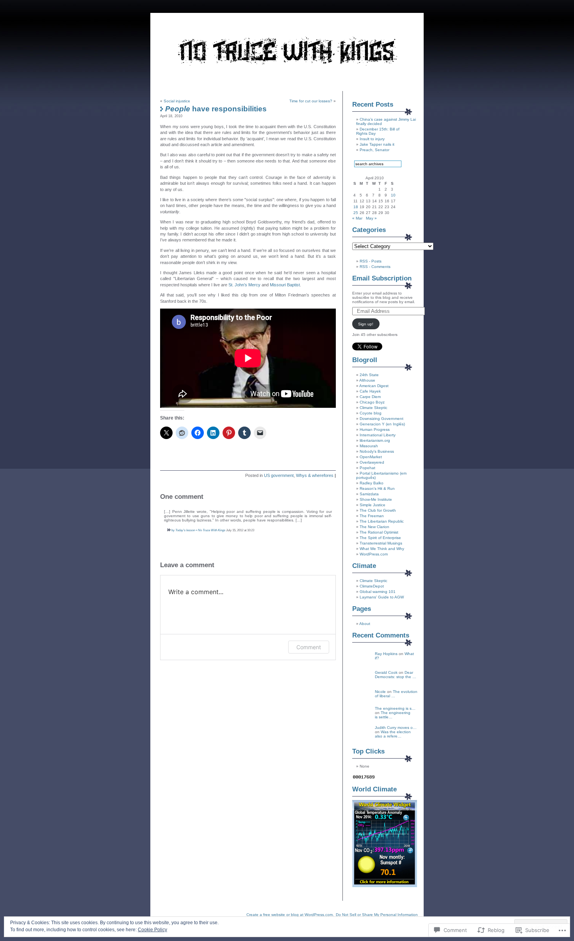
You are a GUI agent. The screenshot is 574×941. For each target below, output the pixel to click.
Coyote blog (370, 413)
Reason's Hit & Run (377, 488)
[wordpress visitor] (364, 778)
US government (279, 475)
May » (371, 218)
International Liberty (378, 435)
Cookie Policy (152, 929)
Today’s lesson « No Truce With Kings (200, 530)
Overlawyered (372, 462)
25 (355, 213)
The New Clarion (374, 527)
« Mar (357, 218)
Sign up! (365, 324)
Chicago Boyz (372, 402)
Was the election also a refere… (393, 734)
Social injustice (177, 101)
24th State (369, 375)
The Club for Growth (378, 510)
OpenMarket (371, 457)
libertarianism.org (375, 440)
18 (355, 207)
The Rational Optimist (379, 532)
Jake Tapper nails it (377, 144)
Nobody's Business (377, 451)
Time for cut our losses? (310, 101)
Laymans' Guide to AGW (382, 597)
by (173, 530)
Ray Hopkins (386, 654)
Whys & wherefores (314, 475)
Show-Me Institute (376, 499)
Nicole (380, 691)
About (364, 623)
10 (393, 195)
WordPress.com (374, 554)
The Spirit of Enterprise (380, 538)
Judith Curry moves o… (396, 727)
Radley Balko (371, 483)
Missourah (369, 446)
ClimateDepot (372, 586)
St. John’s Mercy (244, 284)
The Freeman (372, 516)
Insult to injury (372, 139)
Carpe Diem (370, 397)
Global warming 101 (378, 591)
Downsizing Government (381, 418)
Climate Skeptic (373, 407)
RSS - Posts (370, 261)
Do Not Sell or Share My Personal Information (377, 914)
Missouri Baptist (285, 284)
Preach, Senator (374, 150)
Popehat (367, 468)
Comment (308, 647)
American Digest (374, 386)
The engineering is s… (395, 708)
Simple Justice (372, 505)
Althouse (367, 380)
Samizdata (369, 494)
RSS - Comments (375, 266)
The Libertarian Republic (382, 521)
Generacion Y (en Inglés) (382, 424)
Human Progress (375, 429)
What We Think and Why (382, 548)
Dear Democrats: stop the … (395, 674)
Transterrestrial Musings (381, 543)
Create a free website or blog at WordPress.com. (290, 914)
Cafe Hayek (370, 391)
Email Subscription (382, 278)
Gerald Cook (386, 672)
